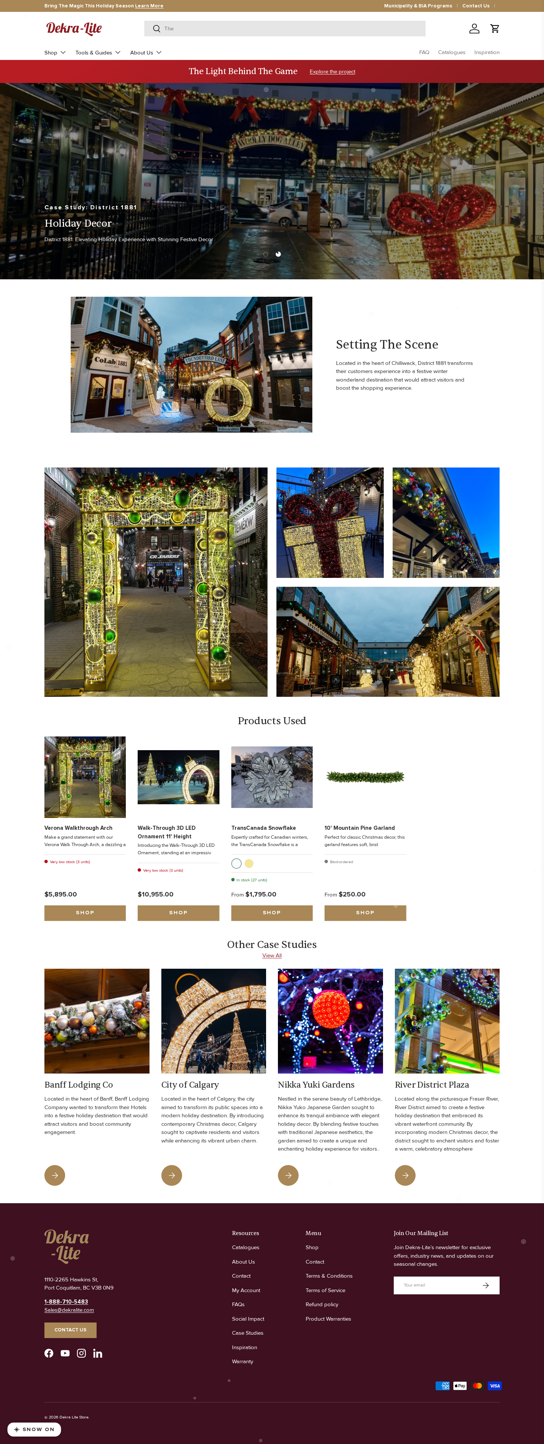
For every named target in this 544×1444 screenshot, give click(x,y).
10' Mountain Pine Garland (360, 828)
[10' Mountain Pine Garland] (365, 777)
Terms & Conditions (329, 1275)
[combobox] (284, 28)
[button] (495, 28)
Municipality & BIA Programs (418, 6)
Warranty (242, 1361)
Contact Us (476, 6)
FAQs (238, 1304)
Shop (50, 52)
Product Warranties (328, 1318)
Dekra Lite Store (74, 1417)
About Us (141, 52)
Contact (241, 1275)
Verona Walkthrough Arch (78, 828)
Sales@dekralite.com (69, 1310)
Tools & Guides (93, 52)
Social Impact (248, 1318)
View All (272, 955)
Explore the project (332, 71)
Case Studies (247, 1333)
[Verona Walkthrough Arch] (85, 777)
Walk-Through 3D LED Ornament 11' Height (167, 832)
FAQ (424, 52)
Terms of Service (325, 1290)
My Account (246, 1290)
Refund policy (322, 1304)
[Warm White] (249, 863)
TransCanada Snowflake (263, 828)
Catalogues (452, 52)
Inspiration (487, 52)
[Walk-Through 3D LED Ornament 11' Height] (178, 777)
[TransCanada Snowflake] (272, 777)
